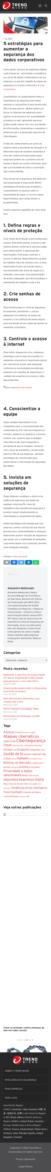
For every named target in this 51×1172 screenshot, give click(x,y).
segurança (10, 779)
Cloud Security (17, 745)
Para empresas (14, 1089)
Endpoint (23, 749)
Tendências (18, 788)
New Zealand (30, 1109)
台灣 (19, 1113)
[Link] (14, 5)
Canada (39, 1121)
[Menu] (40, 5)
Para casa (11, 1098)
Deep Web (38, 745)
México (21, 1117)
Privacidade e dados (17, 771)
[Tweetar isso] (21, 562)
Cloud (7, 745)
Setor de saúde (30, 784)
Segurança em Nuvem (13, 784)
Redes (25, 775)
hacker (27, 754)
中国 (40, 1109)
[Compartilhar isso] (14, 562)
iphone (13, 759)
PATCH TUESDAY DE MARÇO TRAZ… (21, 709)
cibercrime (9, 741)
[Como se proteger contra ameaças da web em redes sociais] (25, 919)
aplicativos (26, 732)
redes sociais (33, 776)
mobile (40, 759)
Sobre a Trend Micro (17, 1071)
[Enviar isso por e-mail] (6, 562)
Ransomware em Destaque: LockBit (21, 716)
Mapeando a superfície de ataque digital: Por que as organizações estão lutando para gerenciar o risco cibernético (24, 678)
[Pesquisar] (46, 5)
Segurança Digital (31, 779)
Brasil (13, 1117)
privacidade (34, 767)
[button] (18, 1040)
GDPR (43, 750)
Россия (23, 1133)
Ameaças (8, 732)
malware (22, 758)
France (15, 1129)
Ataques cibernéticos (21, 736)
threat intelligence (36, 788)
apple (33, 732)
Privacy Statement (25, 1159)
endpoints (35, 750)
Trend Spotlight (12, 792)
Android (18, 732)
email (15, 750)
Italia (15, 1133)
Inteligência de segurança (20, 1080)
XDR (27, 796)
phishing (23, 767)
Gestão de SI (13, 754)
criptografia (28, 746)
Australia (16, 1109)
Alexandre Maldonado (21, 588)
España (31, 1133)
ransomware (12, 775)
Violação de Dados (32, 792)
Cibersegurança (20, 556)
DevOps (7, 750)
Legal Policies (26, 1166)
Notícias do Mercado (17, 762)
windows (22, 796)
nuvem (34, 763)
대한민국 (11, 1113)
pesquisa (14, 767)
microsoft (33, 759)
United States (27, 1121)
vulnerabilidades (11, 796)
